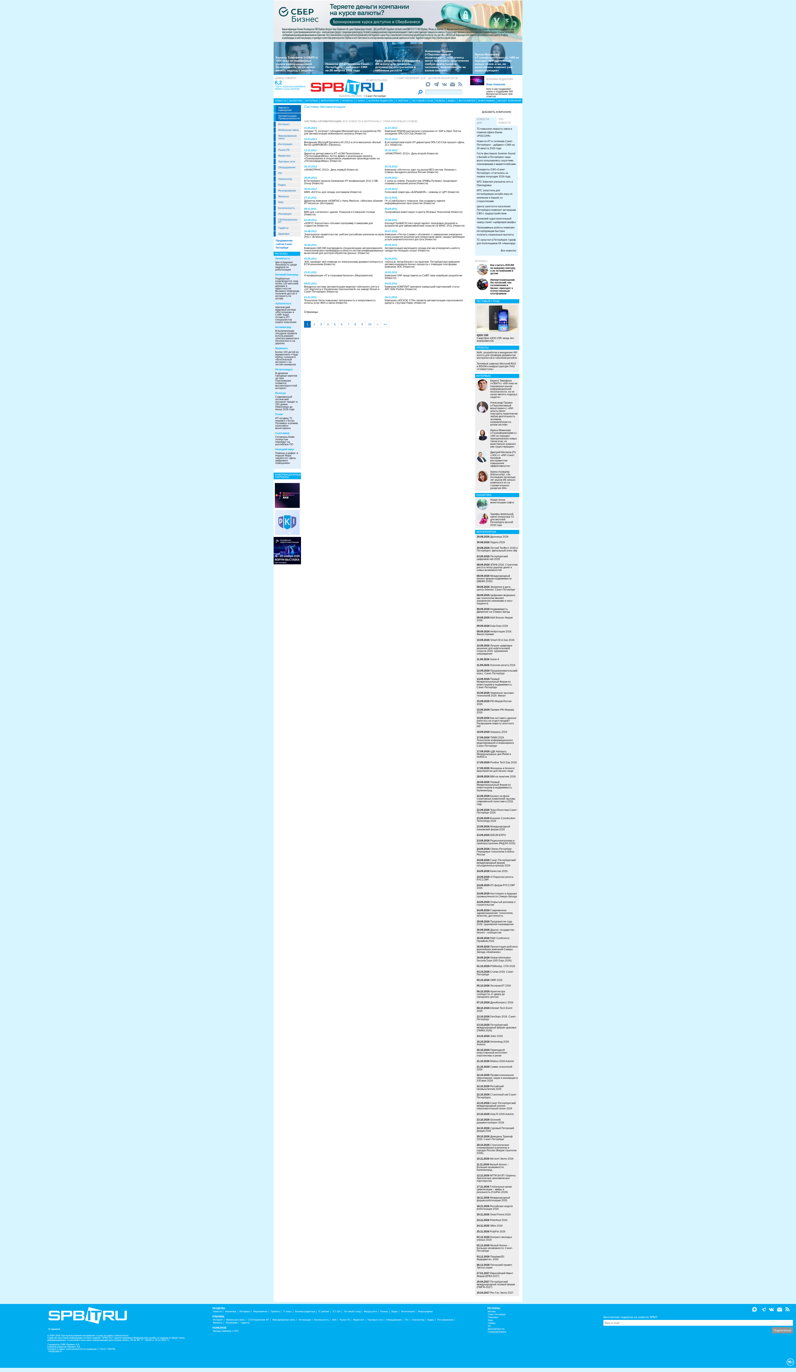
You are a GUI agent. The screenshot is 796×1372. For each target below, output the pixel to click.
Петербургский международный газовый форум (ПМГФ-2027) (496, 1284)
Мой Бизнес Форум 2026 (495, 619)
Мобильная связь (288, 130)
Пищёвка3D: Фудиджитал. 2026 (491, 1258)
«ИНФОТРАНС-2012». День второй (406, 153)
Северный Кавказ (497, 1332)
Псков (279, 414)
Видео (452, 100)
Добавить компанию (496, 112)
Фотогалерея (467, 100)
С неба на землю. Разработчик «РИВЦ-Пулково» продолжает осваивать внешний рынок (421, 182)
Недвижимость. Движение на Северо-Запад (493, 610)
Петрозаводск (284, 369)
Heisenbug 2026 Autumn (493, 1043)
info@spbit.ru (55, 1351)
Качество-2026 (499, 871)
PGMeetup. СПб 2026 (502, 966)
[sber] (398, 21)
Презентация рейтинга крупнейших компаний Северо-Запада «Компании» (497, 949)
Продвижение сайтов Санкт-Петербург (284, 244)
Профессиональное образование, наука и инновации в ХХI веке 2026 (497, 1078)
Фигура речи (370, 1311)
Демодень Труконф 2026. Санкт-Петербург (495, 1138)
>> (385, 324)
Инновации (284, 214)
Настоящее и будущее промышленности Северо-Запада (497, 895)
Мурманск (281, 348)
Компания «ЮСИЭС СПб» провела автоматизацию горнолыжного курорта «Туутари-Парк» (424, 301)
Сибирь (492, 1323)
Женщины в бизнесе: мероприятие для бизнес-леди (496, 769)
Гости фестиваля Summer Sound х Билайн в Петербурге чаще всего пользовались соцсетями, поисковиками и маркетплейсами (496, 159)
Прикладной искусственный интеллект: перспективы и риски (492, 1053)
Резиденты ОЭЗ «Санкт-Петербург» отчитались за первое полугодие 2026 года (493, 173)
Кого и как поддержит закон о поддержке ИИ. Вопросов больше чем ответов (499, 93)
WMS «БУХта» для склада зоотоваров (327, 192)
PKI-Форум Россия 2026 (494, 702)
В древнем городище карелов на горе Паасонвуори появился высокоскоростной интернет (286, 381)
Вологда (280, 393)
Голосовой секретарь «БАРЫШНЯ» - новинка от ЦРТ (416, 192)
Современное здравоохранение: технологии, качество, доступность (495, 913)
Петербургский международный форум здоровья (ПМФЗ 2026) (496, 1027)
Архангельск (283, 303)
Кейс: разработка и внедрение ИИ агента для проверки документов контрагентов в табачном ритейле (397, 65)
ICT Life (336, 1311)
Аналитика (296, 100)
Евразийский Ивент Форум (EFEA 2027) (495, 1274)
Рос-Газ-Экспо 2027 (501, 1292)
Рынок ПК (284, 150)
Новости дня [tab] (483, 121)
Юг (489, 1326)
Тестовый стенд (422, 100)
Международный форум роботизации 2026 (493, 1199)
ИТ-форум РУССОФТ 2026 (496, 886)
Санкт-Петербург (497, 1314)
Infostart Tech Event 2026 (494, 1009)
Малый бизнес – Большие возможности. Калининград (493, 1167)
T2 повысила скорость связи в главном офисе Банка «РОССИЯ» (494, 132)
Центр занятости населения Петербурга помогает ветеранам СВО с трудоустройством (496, 210)
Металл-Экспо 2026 (501, 1158)
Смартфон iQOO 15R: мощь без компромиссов (495, 338)
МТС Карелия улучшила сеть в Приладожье (495, 183)
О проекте (54, 1329)
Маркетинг (284, 156)
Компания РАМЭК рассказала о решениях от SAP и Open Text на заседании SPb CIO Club (423, 132)
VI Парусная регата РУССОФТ (495, 878)
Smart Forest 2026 (500, 1214)
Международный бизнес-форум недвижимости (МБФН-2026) (494, 578)
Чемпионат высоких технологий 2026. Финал (495, 694)
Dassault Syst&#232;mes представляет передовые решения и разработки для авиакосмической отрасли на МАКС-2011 (421, 224)
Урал (490, 1320)
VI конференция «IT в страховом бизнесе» (329, 275)
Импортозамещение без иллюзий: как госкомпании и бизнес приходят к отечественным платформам (502, 286)
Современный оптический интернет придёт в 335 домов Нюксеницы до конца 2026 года (286, 403)
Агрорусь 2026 (498, 732)
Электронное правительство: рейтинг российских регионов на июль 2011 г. (344, 235)
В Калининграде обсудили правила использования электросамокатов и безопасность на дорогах (287, 337)
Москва (492, 1311)
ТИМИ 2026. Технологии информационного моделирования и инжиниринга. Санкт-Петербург (495, 741)
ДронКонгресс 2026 (501, 1002)
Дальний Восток (496, 1329)
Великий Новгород (286, 274)
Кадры (282, 185)
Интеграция (285, 144)
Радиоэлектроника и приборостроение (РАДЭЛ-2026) (496, 842)
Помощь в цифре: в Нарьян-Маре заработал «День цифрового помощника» (286, 458)
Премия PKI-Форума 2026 (495, 711)
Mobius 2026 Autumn (502, 1061)
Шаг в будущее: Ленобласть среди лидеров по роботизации (286, 266)
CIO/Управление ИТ (287, 220)
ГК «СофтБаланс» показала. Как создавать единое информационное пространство (415, 202)
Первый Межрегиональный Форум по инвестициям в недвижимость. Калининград (494, 786)
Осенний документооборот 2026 (490, 1121)
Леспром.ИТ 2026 (500, 985)
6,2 (278, 82)
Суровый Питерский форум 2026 (495, 1129)
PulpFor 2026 (497, 1231)
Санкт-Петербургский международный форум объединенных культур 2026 (496, 863)
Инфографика (486, 100)
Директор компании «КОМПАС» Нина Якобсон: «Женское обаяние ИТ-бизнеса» (343, 202)
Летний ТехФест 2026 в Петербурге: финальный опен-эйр (497, 549)
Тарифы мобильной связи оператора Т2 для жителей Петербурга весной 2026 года (502, 520)
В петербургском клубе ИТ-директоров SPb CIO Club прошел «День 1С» (424, 143)
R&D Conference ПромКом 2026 (493, 939)
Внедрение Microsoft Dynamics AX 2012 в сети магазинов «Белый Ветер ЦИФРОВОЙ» (342, 143)
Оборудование (287, 167)
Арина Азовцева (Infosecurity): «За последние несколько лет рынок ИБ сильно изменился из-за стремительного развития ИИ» (503, 480)
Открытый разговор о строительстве (496, 903)
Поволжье (493, 1317)
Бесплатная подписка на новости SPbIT (630, 1317)
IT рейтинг (402, 100)
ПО (280, 173)
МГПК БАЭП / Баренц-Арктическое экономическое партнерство (496, 1178)
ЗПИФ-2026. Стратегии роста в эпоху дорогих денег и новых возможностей (497, 567)
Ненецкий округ (284, 449)
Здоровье (283, 234)
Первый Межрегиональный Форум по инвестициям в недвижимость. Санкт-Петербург (494, 683)
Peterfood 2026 (498, 1220)
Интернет (284, 124)
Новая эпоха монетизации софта (502, 501)
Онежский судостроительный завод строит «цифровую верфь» (496, 220)
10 (369, 324)
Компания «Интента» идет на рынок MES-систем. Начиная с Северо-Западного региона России (420, 171)
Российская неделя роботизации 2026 (495, 1207)
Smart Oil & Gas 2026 (502, 640)
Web (280, 202)
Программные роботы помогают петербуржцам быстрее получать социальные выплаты (496, 231)
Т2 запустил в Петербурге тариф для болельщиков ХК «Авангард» (496, 241)
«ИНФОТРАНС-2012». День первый (325, 169)
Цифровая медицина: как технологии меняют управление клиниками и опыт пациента (496, 599)
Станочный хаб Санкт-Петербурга (497, 1096)
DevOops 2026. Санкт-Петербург (496, 1018)
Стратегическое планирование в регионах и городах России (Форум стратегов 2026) (496, 1149)
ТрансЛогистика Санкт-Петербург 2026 (497, 811)
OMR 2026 (496, 980)
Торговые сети (286, 161)
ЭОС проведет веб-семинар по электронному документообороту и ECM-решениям (343, 263)
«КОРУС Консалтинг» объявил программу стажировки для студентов (338, 224)
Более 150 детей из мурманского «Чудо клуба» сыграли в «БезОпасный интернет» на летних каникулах (287, 358)
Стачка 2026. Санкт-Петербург (495, 973)
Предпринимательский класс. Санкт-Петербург (497, 672)
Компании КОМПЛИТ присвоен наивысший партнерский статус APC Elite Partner (422, 288)
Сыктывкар (282, 433)
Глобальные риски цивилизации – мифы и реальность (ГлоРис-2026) (494, 1189)
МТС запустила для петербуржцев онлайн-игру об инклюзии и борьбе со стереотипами (494, 195)
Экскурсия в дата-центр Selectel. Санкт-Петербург (496, 588)
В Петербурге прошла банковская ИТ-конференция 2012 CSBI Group (341, 182)
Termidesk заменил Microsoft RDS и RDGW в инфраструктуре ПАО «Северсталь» (496, 366)
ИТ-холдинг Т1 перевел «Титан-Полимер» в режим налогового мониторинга (286, 423)
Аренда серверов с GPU (226, 1331)
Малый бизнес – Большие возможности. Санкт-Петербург (495, 1248)
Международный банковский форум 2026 (493, 828)
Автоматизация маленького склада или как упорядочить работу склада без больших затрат (422, 249)
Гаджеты (283, 228)
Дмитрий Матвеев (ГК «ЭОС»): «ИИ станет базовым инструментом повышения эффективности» (503, 459)
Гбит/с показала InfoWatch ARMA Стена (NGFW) (290, 87)
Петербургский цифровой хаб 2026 (492, 558)
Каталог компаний (509, 100)
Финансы (283, 196)
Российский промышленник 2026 (490, 1087)
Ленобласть (282, 258)
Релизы (440, 100)
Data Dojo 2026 (499, 625)
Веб (334, 1320)
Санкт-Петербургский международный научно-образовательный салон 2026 (496, 1106)
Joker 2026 (496, 1036)
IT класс (361, 100)
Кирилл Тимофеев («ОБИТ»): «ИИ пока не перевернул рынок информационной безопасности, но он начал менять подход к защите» (297, 64)
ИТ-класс (481, 261)
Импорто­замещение (285, 108)
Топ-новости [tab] (504, 121)
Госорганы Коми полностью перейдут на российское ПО (284, 440)
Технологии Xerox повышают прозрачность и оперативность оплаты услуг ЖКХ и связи (340, 301)
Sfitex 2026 (496, 1225)
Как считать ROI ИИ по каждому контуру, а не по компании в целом (503, 269)
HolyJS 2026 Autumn (502, 1114)
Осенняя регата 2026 (502, 665)
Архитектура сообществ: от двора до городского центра (491, 994)
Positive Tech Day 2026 (503, 762)
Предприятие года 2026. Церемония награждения (495, 923)
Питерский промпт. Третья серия (495, 1266)
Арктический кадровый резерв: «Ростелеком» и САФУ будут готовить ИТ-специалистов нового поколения (285, 315)
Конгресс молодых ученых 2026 (494, 1238)
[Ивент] (287, 495)
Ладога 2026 (497, 542)
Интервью (311, 100)
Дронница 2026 (499, 536)
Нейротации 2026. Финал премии (494, 633)
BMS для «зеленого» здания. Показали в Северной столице (339, 212)
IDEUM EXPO (498, 835)
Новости (280, 100)
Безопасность (286, 208)
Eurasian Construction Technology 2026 (496, 819)
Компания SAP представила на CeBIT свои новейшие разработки (423, 275)
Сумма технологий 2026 (494, 1068)
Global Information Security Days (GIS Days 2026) (494, 959)
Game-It (494, 659)
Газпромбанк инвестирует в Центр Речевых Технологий (418, 212)
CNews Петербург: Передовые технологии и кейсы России (495, 852)
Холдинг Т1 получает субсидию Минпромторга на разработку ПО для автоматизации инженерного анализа (342, 132)
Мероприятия (330, 100)
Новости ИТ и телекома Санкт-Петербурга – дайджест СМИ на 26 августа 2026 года (347, 67)
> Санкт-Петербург (375, 96)
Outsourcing (285, 179)
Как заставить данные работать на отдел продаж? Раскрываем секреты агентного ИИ (496, 722)
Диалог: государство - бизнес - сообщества (496, 931)
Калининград (283, 327)
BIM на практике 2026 (503, 776)
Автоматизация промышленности (289, 117)
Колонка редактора (499, 79)
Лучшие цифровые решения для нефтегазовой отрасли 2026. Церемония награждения (494, 649)
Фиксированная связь (287, 137)
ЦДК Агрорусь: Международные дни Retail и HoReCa (494, 754)
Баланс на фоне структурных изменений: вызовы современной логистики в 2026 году (496, 800)
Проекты (347, 100)
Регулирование (287, 190)
